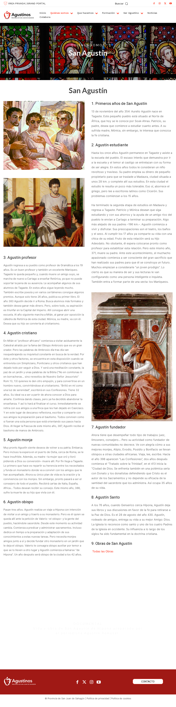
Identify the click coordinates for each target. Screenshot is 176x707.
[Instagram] (160, 3)
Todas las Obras (102, 551)
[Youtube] (171, 3)
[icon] (88, 599)
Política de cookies (121, 698)
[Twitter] (84, 682)
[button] (122, 4)
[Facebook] (154, 3)
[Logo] (17, 14)
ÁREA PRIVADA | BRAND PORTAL (27, 3)
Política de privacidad (98, 698)
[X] (165, 3)
